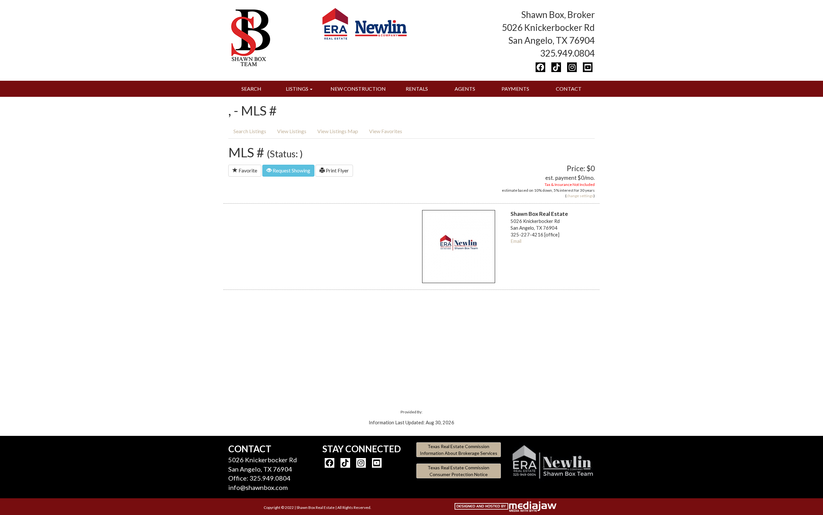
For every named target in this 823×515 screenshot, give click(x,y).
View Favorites (385, 131)
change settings (579, 195)
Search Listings (249, 131)
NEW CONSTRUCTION (358, 89)
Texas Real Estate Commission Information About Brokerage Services (458, 450)
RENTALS (417, 89)
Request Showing (291, 170)
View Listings (291, 131)
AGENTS (465, 89)
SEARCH (251, 89)
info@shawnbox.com (258, 487)
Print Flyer (337, 170)
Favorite (247, 170)
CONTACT (569, 89)
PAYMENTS (515, 89)
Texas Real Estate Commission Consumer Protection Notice (458, 471)
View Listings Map (337, 131)
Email (516, 241)
